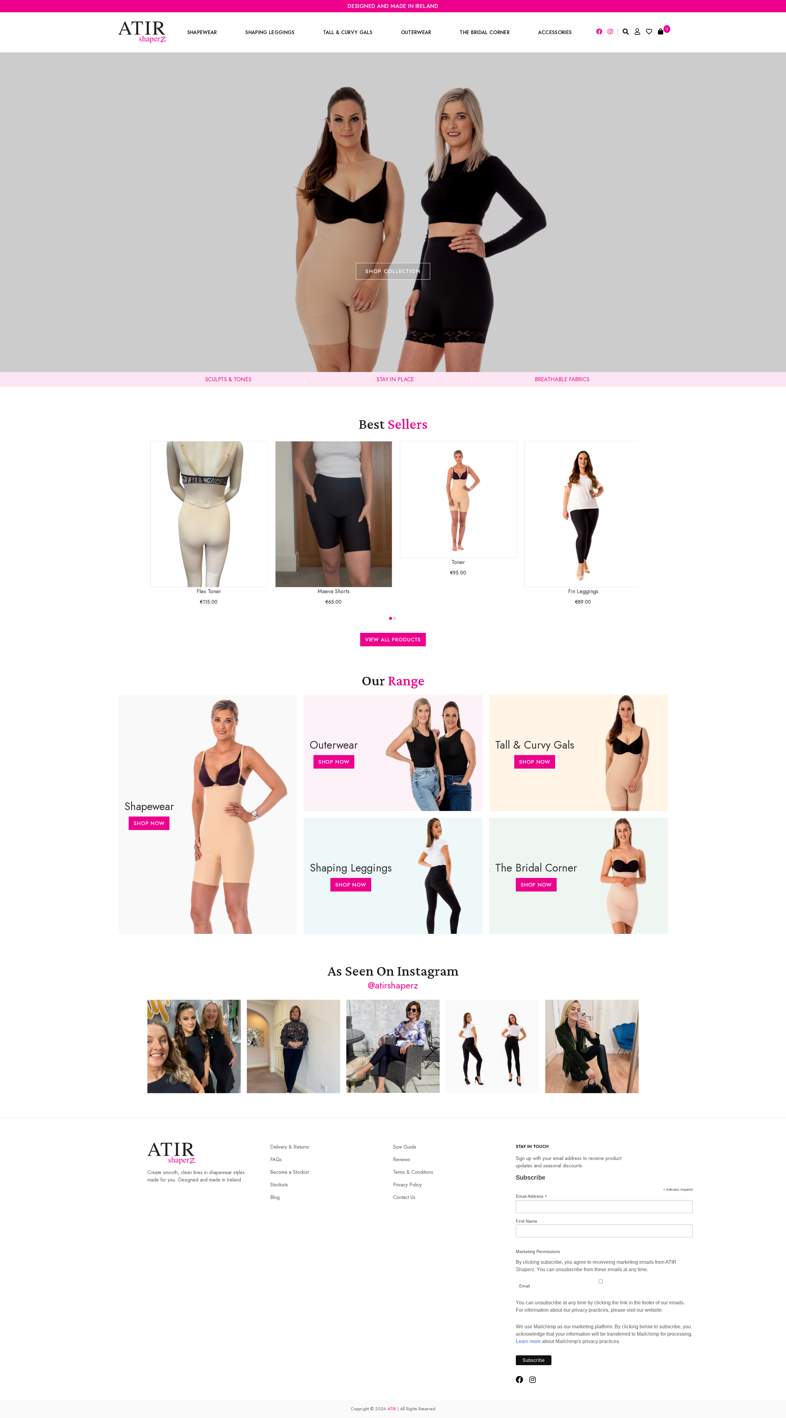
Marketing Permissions (538, 1251)
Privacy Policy (407, 1184)
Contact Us (404, 1197)
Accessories (555, 32)
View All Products (393, 639)
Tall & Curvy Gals (347, 32)
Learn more (528, 1341)
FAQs (276, 1159)
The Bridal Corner (485, 32)
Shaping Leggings (269, 32)
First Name (526, 1221)
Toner (402, 562)
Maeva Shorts (278, 591)
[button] (390, 618)
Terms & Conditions (413, 1172)
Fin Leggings (527, 591)
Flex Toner (153, 591)
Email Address (531, 1196)
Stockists (279, 1184)
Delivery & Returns (289, 1146)
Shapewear (202, 32)
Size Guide (404, 1146)
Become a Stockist (289, 1172)
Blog (275, 1197)
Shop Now (149, 823)
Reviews (401, 1159)
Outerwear (416, 32)
